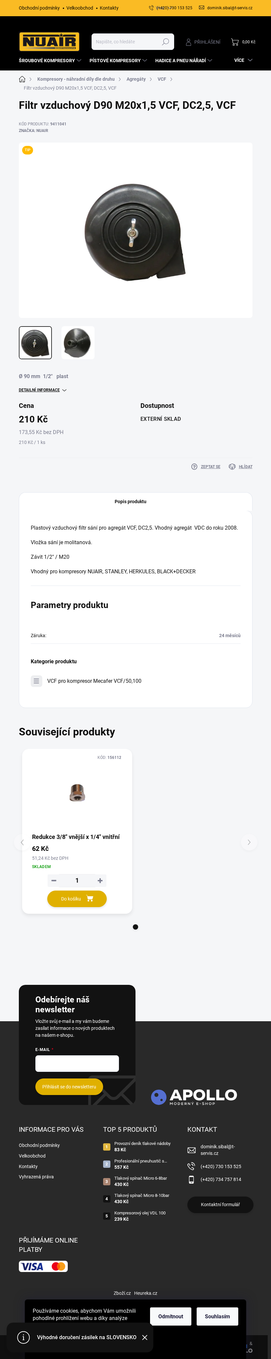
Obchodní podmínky (39, 8)
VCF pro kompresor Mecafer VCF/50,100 (94, 681)
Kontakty (109, 8)
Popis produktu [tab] (130, 501)
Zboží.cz (122, 1293)
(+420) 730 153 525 (221, 1166)
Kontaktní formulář (220, 1204)
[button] (135, 927)
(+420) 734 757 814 (221, 1179)
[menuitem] (51, 60)
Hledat (165, 41)
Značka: (33, 130)
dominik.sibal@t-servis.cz (218, 1150)
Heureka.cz (145, 1293)
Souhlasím (217, 1316)
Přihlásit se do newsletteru (69, 1086)
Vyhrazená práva (36, 1176)
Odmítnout (170, 1316)
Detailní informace (39, 390)
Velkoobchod (79, 8)
